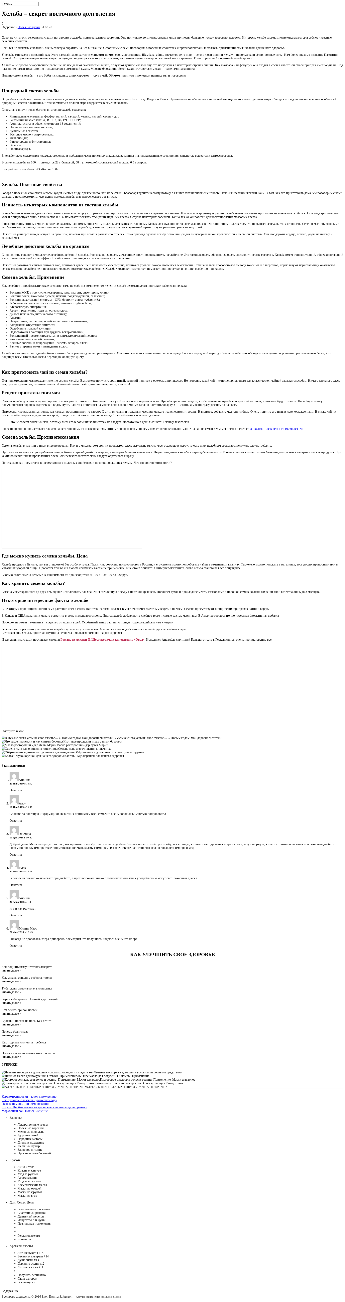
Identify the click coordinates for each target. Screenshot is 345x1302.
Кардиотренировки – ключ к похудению (29, 1096)
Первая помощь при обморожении (25, 1103)
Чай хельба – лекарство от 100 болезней (275, 428)
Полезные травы (29, 27)
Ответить (16, 790)
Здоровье (8, 27)
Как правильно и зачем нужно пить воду (29, 1100)
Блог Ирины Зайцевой (57, 1296)
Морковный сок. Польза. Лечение (25, 1111)
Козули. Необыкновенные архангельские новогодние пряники (44, 1107)
